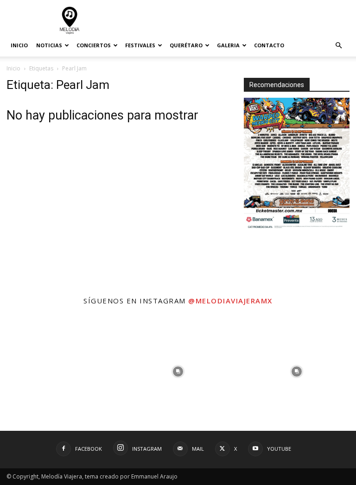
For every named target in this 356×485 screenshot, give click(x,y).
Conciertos (93, 45)
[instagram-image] (59, 371)
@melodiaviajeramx (230, 300)
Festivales (140, 45)
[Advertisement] (240, 20)
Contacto (269, 45)
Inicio (19, 45)
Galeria (228, 45)
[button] (338, 45)
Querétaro (186, 45)
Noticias (49, 45)
